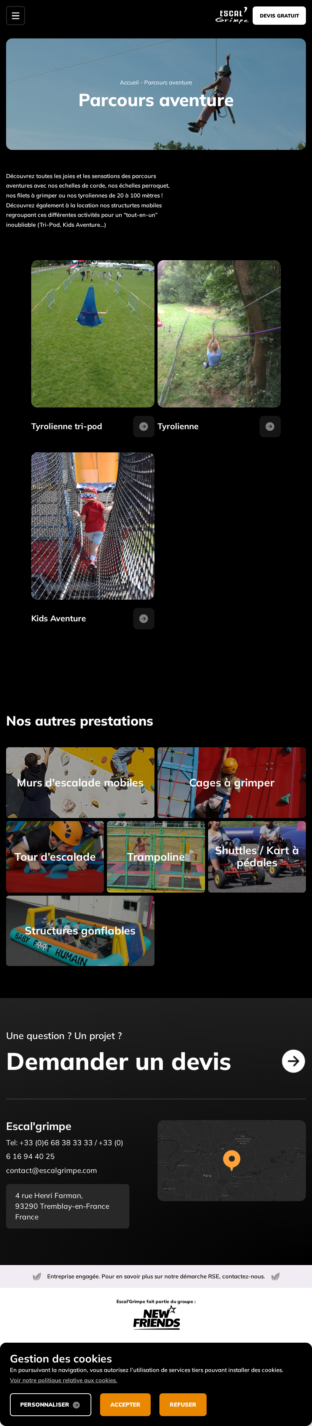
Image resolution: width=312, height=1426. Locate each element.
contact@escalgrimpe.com (51, 1170)
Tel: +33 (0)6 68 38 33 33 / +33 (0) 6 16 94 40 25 (64, 1149)
